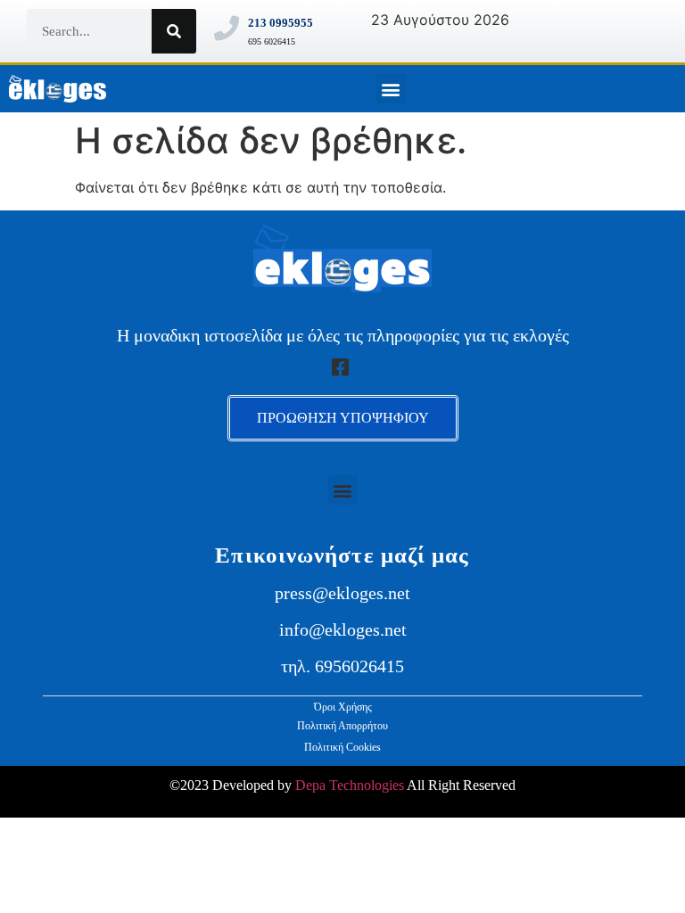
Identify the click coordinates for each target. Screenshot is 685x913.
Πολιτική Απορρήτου (342, 726)
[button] (391, 88)
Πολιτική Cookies (342, 747)
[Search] (174, 31)
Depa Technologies (349, 785)
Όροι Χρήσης (343, 707)
